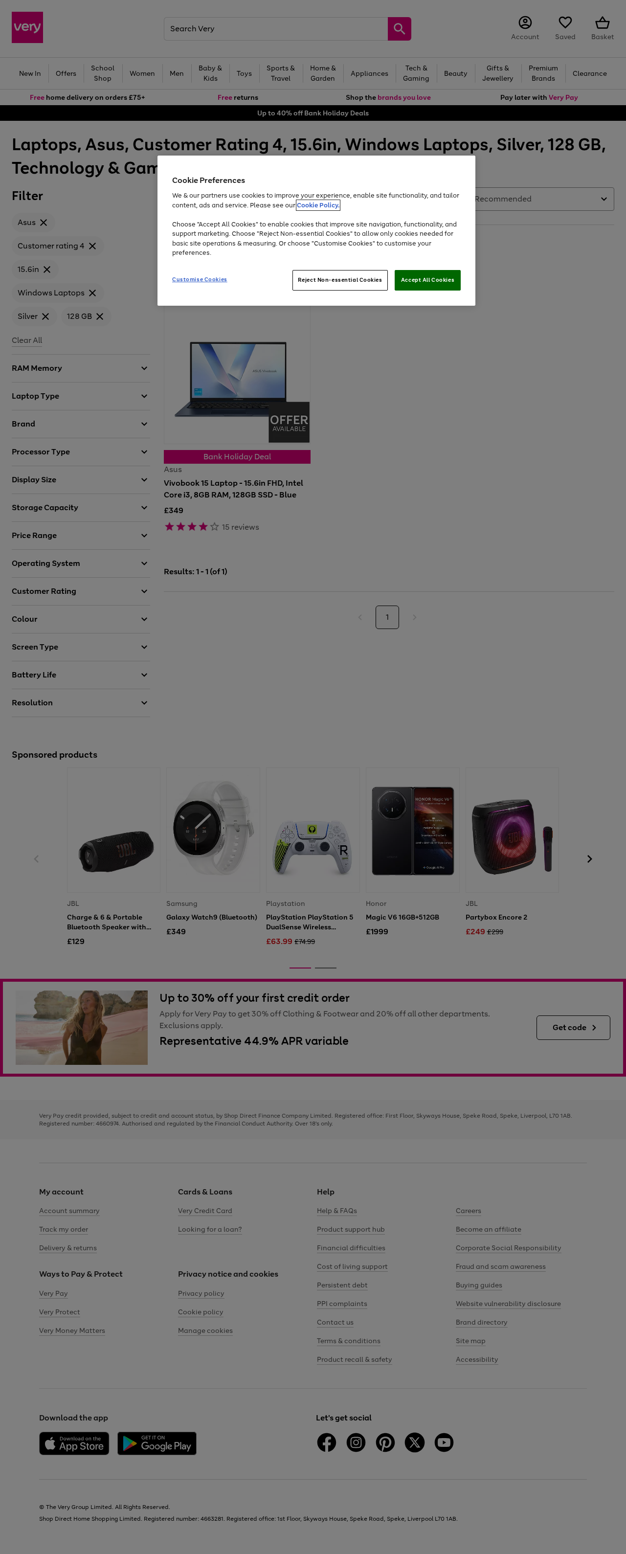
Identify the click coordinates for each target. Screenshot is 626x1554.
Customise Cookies (199, 279)
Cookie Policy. (318, 205)
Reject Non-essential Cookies (340, 280)
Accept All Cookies (427, 280)
